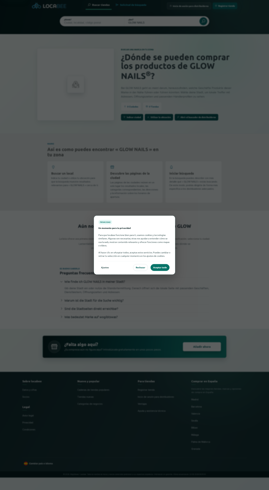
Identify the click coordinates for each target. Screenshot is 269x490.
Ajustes (105, 267)
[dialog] (134, 244)
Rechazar (140, 267)
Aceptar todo (160, 267)
